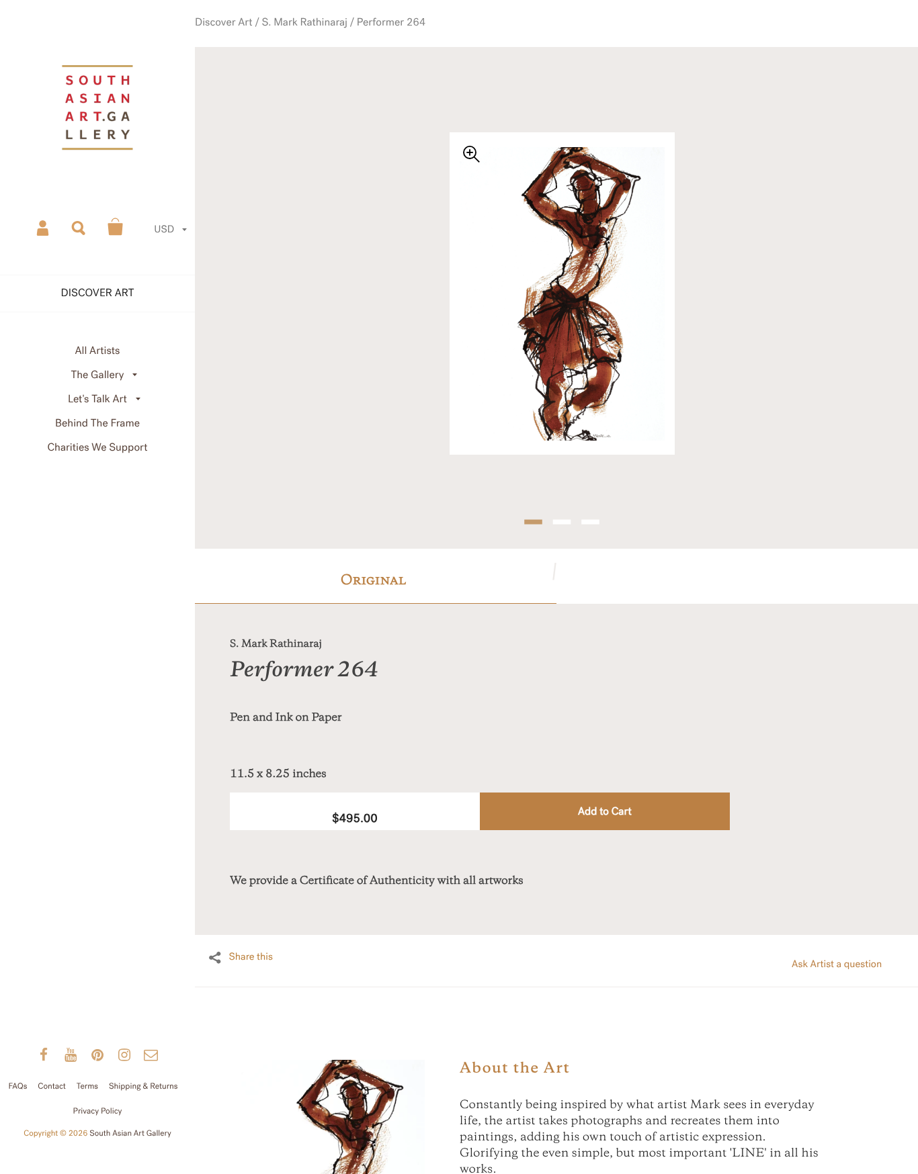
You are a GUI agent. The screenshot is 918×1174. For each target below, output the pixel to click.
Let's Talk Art (97, 399)
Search (79, 227)
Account (44, 227)
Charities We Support (98, 448)
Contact (52, 1086)
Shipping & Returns (143, 1086)
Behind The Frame (97, 423)
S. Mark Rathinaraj (323, 37)
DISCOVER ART (97, 293)
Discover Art (254, 37)
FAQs (17, 1086)
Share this (250, 933)
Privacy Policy (97, 1111)
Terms (87, 1086)
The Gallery (97, 375)
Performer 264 (397, 37)
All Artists (97, 351)
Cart (115, 227)
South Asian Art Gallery (130, 1133)
